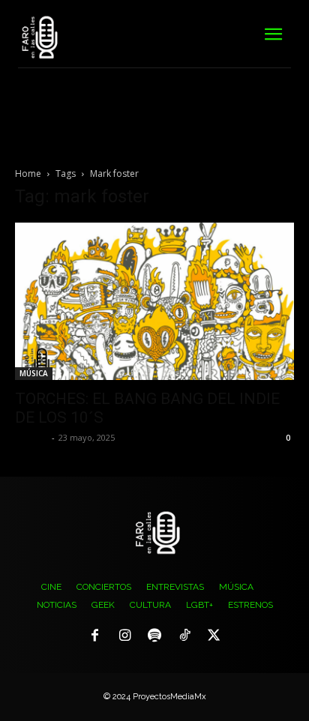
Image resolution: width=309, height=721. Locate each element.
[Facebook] (95, 636)
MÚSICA (34, 373)
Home (28, 173)
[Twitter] (214, 636)
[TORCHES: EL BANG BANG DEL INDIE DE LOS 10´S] (154, 301)
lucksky (31, 437)
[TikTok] (185, 636)
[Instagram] (125, 636)
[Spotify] (155, 636)
